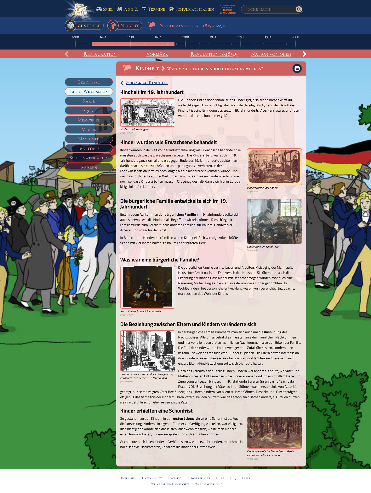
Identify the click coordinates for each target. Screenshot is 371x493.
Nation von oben (271, 54)
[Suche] (299, 9)
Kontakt (174, 478)
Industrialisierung (182, 150)
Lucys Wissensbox (89, 91)
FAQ (233, 478)
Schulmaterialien (89, 158)
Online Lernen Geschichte (169, 484)
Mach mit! (89, 139)
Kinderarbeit (202, 155)
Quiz (89, 110)
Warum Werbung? (208, 484)
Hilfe (220, 478)
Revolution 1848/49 (214, 54)
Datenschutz (152, 478)
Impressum (128, 478)
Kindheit (147, 68)
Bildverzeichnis (198, 478)
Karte (89, 101)
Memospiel (89, 120)
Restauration (100, 54)
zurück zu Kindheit (147, 82)
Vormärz (157, 54)
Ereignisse (89, 82)
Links (246, 478)
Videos (89, 129)
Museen (89, 167)
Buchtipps (89, 148)
